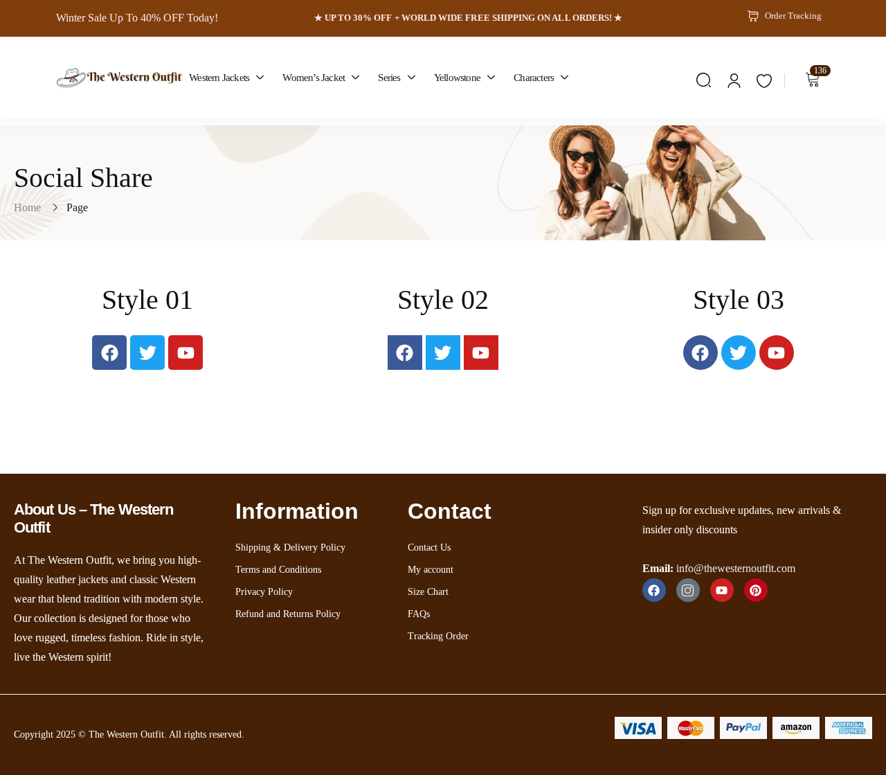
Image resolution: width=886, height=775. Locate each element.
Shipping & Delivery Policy (290, 547)
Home (27, 207)
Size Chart (428, 592)
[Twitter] (147, 352)
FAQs (419, 614)
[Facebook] (109, 352)
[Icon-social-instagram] (688, 590)
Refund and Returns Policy (288, 614)
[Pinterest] (756, 590)
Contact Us (429, 547)
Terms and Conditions (278, 569)
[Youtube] (185, 352)
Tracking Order (438, 636)
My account (430, 569)
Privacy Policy (264, 592)
